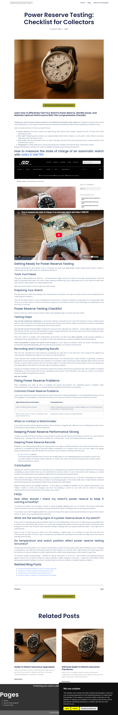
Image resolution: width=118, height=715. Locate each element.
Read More (18, 679)
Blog (89, 3)
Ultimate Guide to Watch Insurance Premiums (81, 668)
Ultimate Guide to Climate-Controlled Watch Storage (37, 575)
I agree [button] (67, 708)
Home (82, 3)
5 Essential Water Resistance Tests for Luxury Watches (37, 569)
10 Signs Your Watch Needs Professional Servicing (35, 571)
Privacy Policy (8, 705)
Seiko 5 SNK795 (32, 155)
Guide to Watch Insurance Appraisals (34, 667)
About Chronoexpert (101, 3)
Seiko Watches (25, 454)
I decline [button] (75, 708)
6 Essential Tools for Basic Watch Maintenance (34, 573)
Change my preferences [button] (88, 708)
